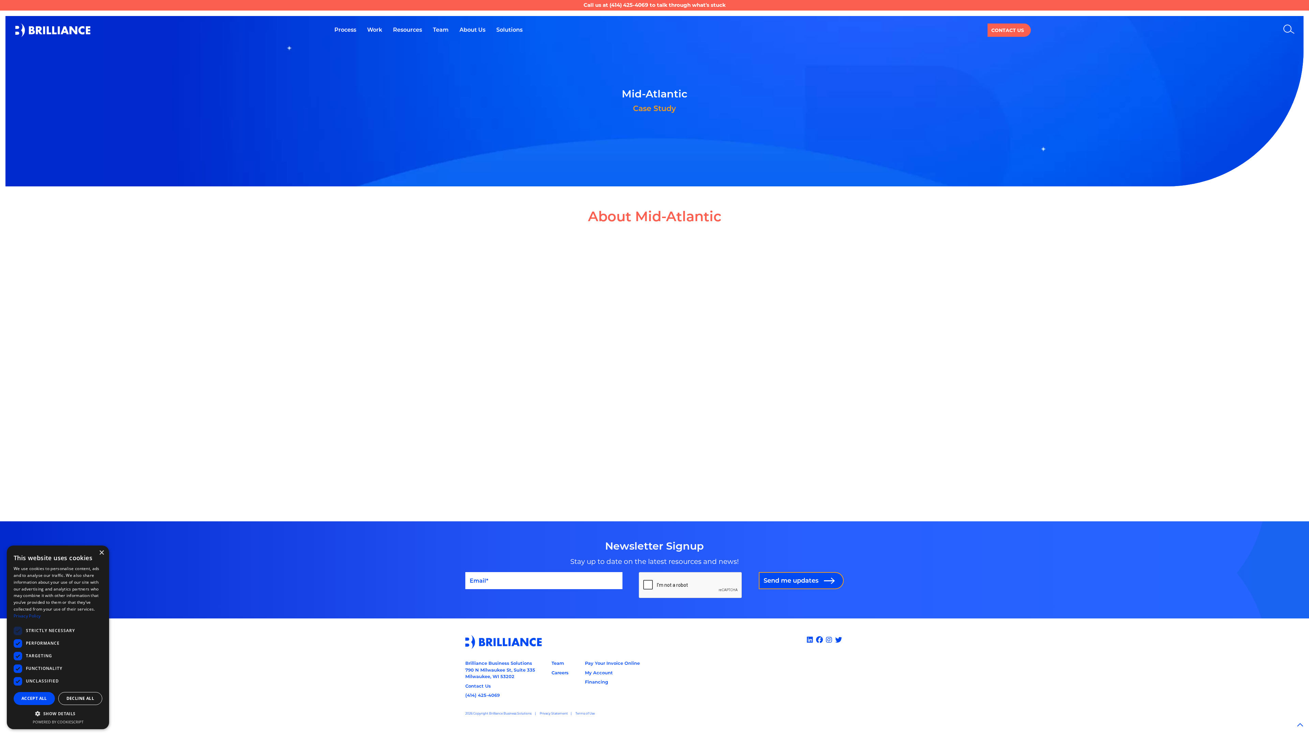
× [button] (101, 552)
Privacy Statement (554, 713)
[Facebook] (820, 640)
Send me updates (791, 580)
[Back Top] (1300, 725)
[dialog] (58, 637)
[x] (839, 640)
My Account (599, 672)
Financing (596, 682)
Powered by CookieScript (58, 721)
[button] (58, 713)
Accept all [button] (34, 698)
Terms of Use (585, 713)
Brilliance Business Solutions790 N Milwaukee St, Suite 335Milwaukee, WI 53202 (500, 669)
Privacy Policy (27, 616)
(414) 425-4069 (629, 5)
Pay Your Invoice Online (612, 663)
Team (558, 663)
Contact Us (1007, 30)
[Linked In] (811, 640)
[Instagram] (830, 640)
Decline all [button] (80, 698)
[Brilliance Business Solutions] (52, 30)
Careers (560, 672)
